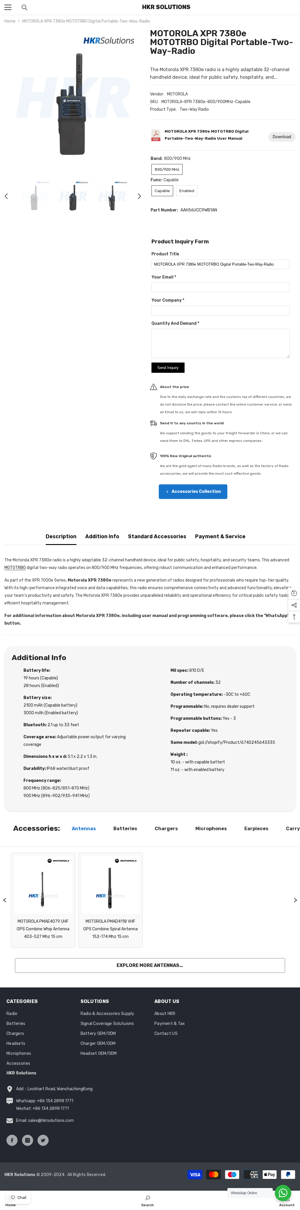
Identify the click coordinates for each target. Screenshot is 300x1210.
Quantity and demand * (175, 323)
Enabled (186, 191)
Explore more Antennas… (150, 965)
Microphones (211, 828)
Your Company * (167, 300)
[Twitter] (43, 1140)
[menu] (7, 7)
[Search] (24, 7)
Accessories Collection (196, 491)
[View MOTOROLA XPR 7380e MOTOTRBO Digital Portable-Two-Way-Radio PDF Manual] (156, 137)
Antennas (84, 828)
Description (61, 536)
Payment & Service (220, 536)
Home (10, 21)
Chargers (166, 828)
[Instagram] (27, 1140)
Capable (162, 191)
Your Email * (163, 277)
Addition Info (102, 536)
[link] (147, 1200)
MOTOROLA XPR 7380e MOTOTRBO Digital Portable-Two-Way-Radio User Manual (206, 135)
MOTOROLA (177, 94)
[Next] (139, 196)
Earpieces (256, 828)
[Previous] (6, 196)
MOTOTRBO (15, 567)
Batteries (125, 828)
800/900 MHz (167, 169)
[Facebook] (12, 1140)
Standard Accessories (157, 536)
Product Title (165, 254)
